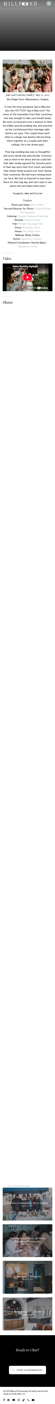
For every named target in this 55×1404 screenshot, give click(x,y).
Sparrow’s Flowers (31, 238)
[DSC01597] (28, 377)
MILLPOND (37, 204)
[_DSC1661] (28, 640)
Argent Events (32, 220)
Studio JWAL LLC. (19, 1394)
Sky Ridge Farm (31, 231)
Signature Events (27, 246)
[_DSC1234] (28, 527)
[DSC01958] (28, 697)
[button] (48, 3)
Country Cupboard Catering (33, 216)
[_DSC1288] (28, 470)
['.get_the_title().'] (27, 1204)
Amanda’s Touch (31, 227)
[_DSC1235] (28, 584)
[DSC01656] (28, 433)
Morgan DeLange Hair (30, 223)
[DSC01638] (28, 322)
